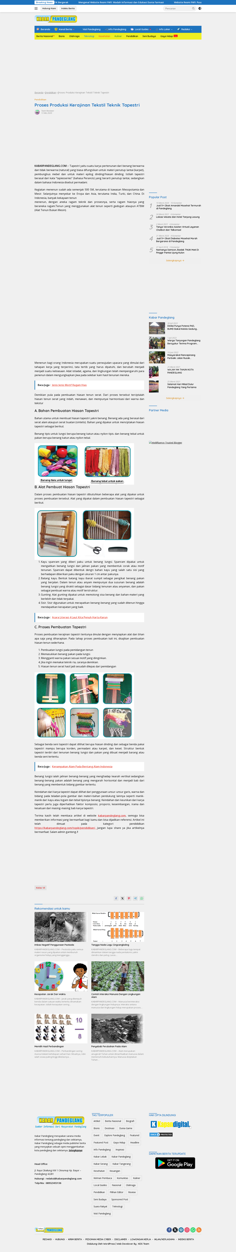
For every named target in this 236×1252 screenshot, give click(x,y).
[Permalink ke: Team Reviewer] (37, 111)
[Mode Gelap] (199, 8)
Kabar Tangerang (122, 1163)
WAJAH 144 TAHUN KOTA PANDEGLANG (180, 371)
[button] (193, 8)
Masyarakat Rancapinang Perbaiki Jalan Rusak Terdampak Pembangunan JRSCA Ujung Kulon (181, 356)
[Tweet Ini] (122, 898)
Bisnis (62, 36)
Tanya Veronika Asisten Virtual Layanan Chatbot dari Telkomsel (177, 228)
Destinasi (109, 1128)
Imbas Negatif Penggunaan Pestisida (54, 944)
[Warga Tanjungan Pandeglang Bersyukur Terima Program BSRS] (157, 343)
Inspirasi (120, 1149)
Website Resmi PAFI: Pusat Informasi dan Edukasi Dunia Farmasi (155, 2)
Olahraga (74, 36)
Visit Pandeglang (102, 1213)
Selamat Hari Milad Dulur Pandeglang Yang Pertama (181, 386)
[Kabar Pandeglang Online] (56, 18)
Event (96, 1135)
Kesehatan (104, 36)
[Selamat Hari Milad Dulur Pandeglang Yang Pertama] (154, 387)
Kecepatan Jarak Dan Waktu (50, 994)
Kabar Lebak (100, 1156)
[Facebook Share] (116, 898)
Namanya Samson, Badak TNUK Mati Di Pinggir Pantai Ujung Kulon (177, 251)
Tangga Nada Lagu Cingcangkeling (110, 944)
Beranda (39, 92)
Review (132, 1192)
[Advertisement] (118, 65)
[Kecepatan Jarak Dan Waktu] (61, 976)
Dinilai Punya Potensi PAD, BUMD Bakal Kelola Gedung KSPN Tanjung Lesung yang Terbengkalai (182, 327)
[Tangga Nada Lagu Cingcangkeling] (117, 927)
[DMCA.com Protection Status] (161, 1134)
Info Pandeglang (102, 1149)
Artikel (97, 1121)
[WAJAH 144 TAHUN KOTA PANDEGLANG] (154, 372)
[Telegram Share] (135, 898)
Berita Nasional (44, 36)
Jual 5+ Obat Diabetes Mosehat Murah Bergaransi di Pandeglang (176, 240)
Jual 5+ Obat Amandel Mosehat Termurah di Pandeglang (178, 207)
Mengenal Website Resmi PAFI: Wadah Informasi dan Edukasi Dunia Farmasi (66, 2)
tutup (41, 1228)
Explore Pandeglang (114, 1135)
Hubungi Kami (49, 8)
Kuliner (118, 36)
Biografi (130, 1121)
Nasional (116, 1185)
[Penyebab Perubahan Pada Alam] (117, 1028)
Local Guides (100, 1185)
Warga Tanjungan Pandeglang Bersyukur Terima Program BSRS (183, 342)
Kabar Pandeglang (121, 1156)
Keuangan (115, 1170)
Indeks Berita (68, 8)
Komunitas (122, 1178)
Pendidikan (132, 36)
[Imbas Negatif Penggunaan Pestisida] (61, 927)
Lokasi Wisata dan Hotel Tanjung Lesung (178, 217)
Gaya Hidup (166, 36)
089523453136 (53, 1183)
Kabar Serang (101, 1163)
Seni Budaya (149, 36)
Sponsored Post (119, 1199)
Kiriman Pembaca (103, 1178)
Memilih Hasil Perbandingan (49, 1046)
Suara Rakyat (100, 1206)
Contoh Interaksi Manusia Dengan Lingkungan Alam (115, 996)
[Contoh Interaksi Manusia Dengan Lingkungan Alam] (117, 976)
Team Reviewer (47, 110)
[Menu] (37, 8)
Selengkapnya (174, 260)
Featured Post (101, 1142)
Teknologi (89, 36)
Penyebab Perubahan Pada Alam (109, 1046)
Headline (134, 1142)
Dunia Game (125, 1128)
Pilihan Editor (116, 1192)
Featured (134, 1135)
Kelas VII (40, 887)
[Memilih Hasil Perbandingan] (61, 1028)
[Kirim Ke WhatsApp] (141, 898)
